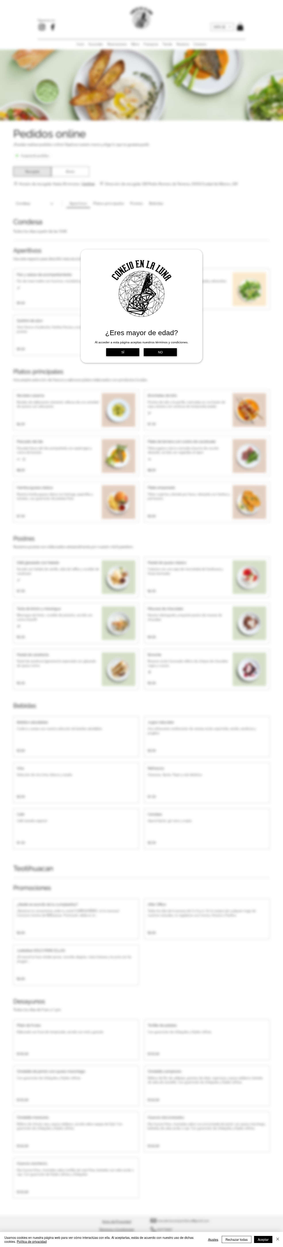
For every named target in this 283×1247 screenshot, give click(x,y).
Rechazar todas (237, 1239)
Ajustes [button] (213, 1239)
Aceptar (263, 1239)
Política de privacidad (32, 1241)
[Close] (277, 1239)
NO (160, 352)
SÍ (122, 352)
